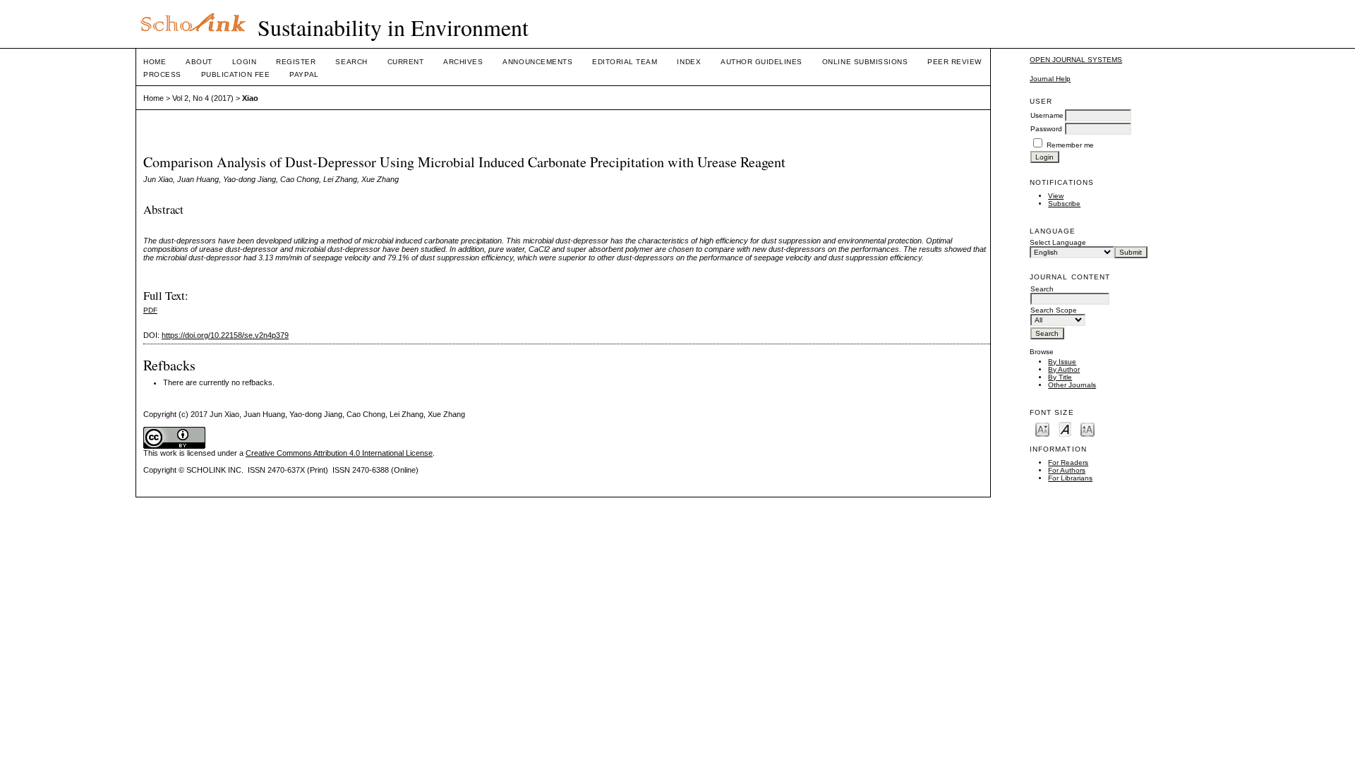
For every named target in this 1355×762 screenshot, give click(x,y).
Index (689, 62)
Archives (463, 62)
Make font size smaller (1042, 429)
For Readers (1068, 462)
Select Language (1058, 242)
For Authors (1066, 470)
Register (295, 62)
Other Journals (1072, 385)
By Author (1064, 369)
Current (405, 62)
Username (1047, 115)
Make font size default (1065, 429)
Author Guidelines (761, 62)
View (1056, 196)
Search (351, 62)
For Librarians (1070, 478)
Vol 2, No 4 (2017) (203, 98)
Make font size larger (1087, 429)
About (199, 62)
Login (244, 62)
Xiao (250, 98)
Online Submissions (865, 62)
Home (154, 62)
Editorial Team (624, 62)
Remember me (1070, 145)
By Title (1060, 377)
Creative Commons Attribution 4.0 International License (339, 453)
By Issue (1062, 361)
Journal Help (1050, 79)
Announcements (537, 62)
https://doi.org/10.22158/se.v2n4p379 (225, 335)
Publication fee (235, 74)
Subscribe (1064, 203)
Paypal (303, 74)
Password (1046, 129)
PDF (150, 310)
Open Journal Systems (1076, 60)
